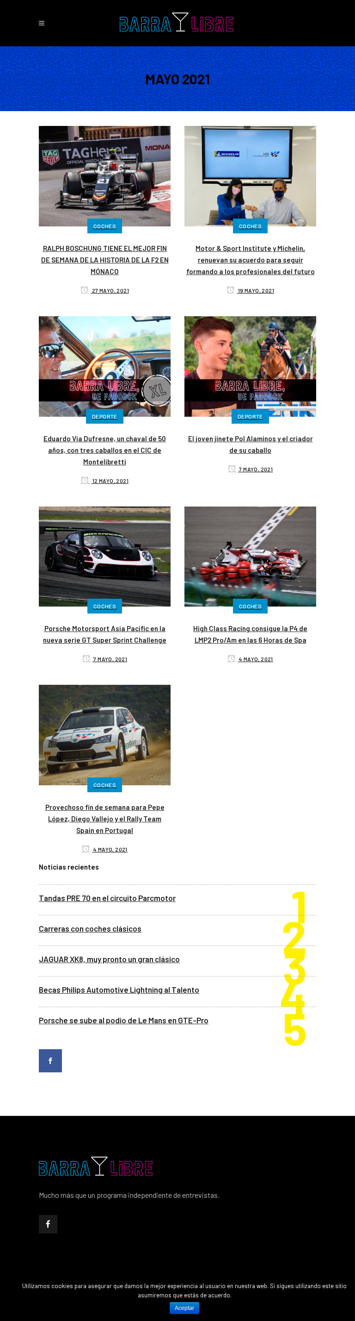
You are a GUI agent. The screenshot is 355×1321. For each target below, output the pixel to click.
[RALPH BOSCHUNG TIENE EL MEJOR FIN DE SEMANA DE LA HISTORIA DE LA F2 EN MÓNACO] (105, 175)
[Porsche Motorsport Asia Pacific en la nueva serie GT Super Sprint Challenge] (105, 555)
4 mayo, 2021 (255, 659)
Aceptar (184, 1308)
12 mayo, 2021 (110, 480)
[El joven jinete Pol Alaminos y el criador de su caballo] (250, 365)
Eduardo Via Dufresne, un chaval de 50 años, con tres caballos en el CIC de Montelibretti (104, 450)
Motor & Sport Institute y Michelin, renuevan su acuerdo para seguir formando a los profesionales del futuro (250, 259)
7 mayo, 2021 (255, 469)
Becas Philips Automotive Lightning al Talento (119, 989)
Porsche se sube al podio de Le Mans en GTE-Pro (123, 1020)
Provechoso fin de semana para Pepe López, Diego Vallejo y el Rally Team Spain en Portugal (105, 818)
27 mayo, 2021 (110, 290)
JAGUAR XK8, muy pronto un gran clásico (109, 959)
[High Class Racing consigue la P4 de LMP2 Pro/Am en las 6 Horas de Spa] (250, 555)
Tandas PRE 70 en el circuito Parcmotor (107, 897)
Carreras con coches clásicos (90, 928)
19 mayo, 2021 (255, 290)
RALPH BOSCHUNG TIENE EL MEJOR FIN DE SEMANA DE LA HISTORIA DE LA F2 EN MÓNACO (105, 259)
